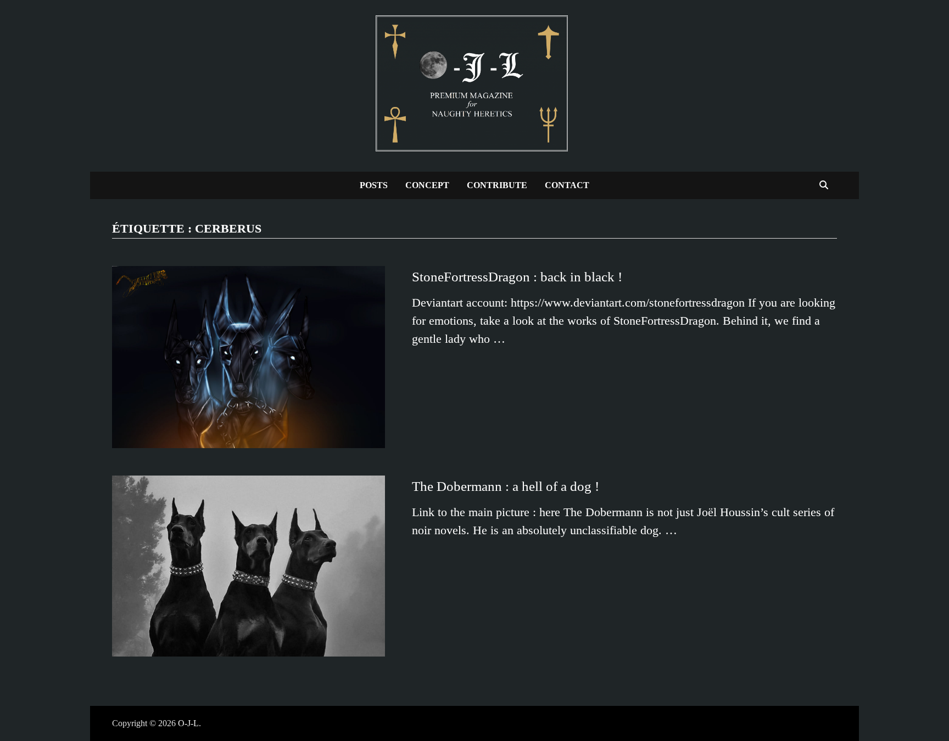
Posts (374, 185)
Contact (567, 185)
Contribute (497, 185)
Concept (427, 185)
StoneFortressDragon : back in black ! (517, 276)
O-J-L (188, 723)
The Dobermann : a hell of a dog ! (505, 486)
